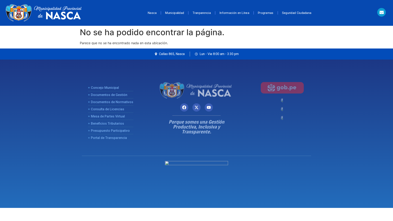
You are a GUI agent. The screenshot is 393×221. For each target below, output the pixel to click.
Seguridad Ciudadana (297, 13)
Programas (265, 13)
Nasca (152, 13)
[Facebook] (184, 107)
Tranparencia (202, 13)
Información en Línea (234, 13)
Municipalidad (174, 13)
